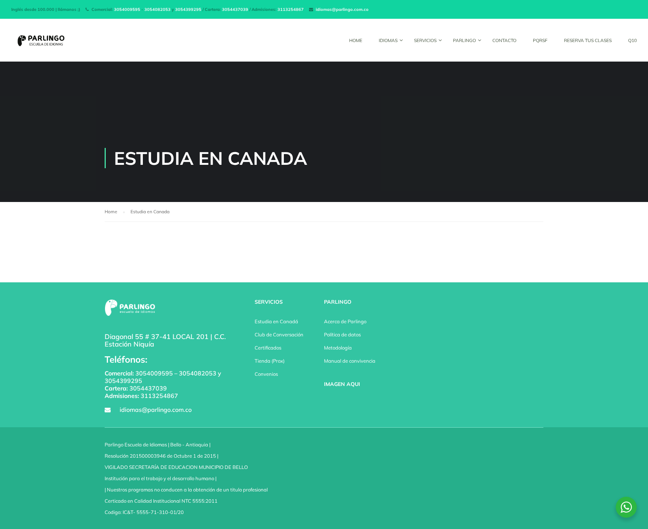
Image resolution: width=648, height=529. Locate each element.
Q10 (632, 40)
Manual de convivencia (349, 361)
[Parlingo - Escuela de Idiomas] (40, 44)
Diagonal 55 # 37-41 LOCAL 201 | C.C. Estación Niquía (165, 340)
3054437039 (235, 9)
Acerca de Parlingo (345, 321)
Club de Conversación (279, 335)
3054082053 (157, 9)
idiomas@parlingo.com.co (342, 9)
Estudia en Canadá (276, 321)
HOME (355, 40)
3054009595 (127, 9)
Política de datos (342, 335)
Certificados (268, 348)
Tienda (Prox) (270, 361)
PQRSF (540, 40)
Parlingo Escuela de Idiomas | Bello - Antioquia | (157, 445)
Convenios (266, 374)
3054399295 (188, 9)
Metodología (338, 348)
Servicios (425, 40)
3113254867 (291, 9)
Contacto (504, 40)
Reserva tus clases (588, 40)
